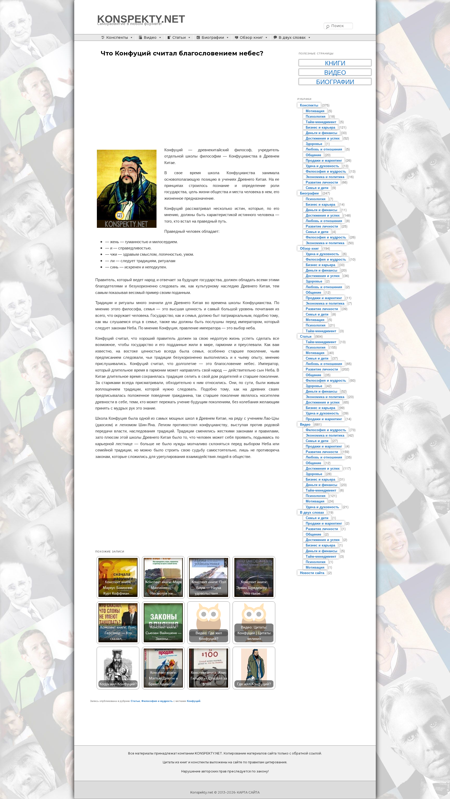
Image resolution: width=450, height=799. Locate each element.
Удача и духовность (322, 165)
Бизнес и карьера (320, 127)
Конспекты (117, 37)
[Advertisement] (187, 102)
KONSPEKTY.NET (141, 19)
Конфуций (193, 701)
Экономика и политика (325, 176)
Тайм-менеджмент (321, 121)
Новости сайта (312, 572)
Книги (335, 63)
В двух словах (292, 37)
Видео (150, 37)
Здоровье (314, 143)
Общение (313, 154)
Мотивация (315, 110)
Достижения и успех (323, 138)
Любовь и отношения (324, 149)
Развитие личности (322, 182)
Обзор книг (251, 37)
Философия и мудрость (157, 701)
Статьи (179, 37)
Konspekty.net (201, 792)
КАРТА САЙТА (248, 792)
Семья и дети (317, 187)
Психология (316, 116)
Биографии (213, 37)
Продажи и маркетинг (324, 160)
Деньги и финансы (321, 132)
